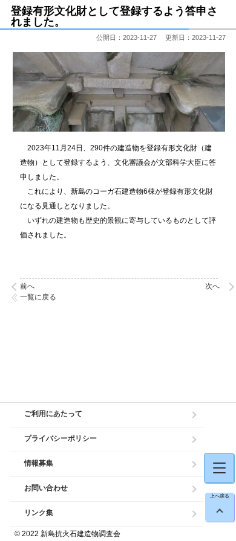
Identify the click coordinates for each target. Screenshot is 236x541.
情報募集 (38, 463)
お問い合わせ (46, 488)
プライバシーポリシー (60, 439)
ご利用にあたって (53, 414)
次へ (212, 286)
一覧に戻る (38, 297)
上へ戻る (219, 496)
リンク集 (38, 513)
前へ (27, 286)
